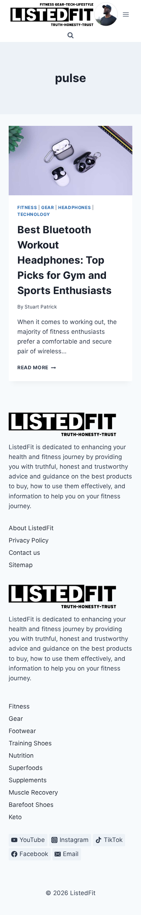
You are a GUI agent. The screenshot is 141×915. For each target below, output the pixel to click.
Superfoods (26, 767)
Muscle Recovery (33, 792)
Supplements (28, 780)
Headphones (74, 207)
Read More (36, 367)
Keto (15, 817)
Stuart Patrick (41, 307)
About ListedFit (31, 528)
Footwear (22, 731)
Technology (33, 214)
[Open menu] (125, 14)
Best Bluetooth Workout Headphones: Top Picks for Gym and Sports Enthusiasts (64, 260)
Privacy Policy (28, 540)
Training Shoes (30, 743)
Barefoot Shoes (31, 804)
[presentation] (70, 160)
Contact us (24, 552)
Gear (47, 207)
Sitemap (21, 565)
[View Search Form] (70, 35)
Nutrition (21, 755)
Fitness (27, 207)
